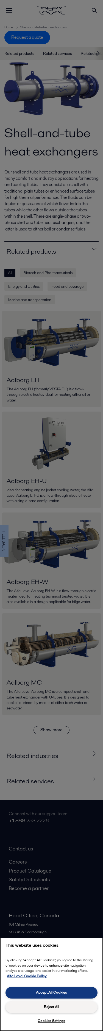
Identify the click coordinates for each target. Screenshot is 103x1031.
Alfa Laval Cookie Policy (27, 976)
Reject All (51, 1006)
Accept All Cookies (51, 992)
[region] (51, 984)
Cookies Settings (51, 1020)
